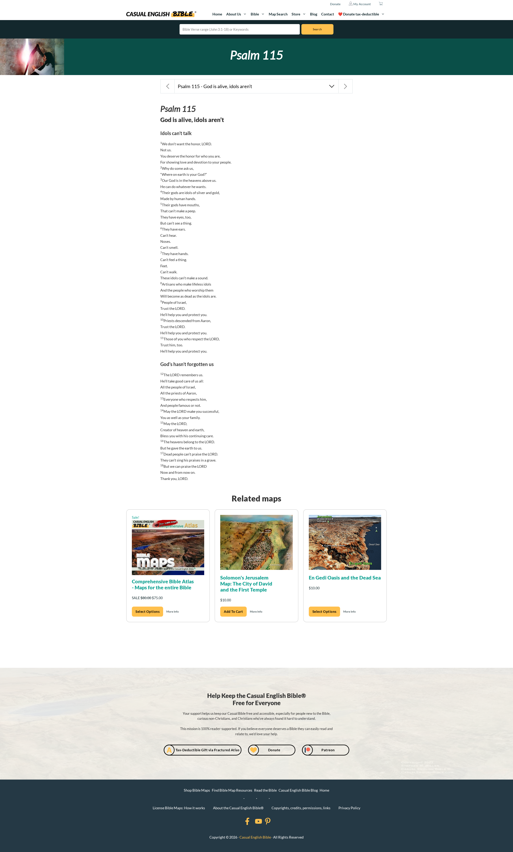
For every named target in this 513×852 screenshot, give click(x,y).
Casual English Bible (255, 837)
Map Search (278, 14)
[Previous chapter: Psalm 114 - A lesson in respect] (167, 86)
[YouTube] (253, 821)
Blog (313, 14)
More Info (172, 611)
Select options (147, 611)
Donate (335, 4)
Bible (255, 14)
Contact (327, 14)
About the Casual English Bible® (238, 808)
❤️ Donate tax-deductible (358, 14)
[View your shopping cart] (381, 4)
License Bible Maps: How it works (179, 808)
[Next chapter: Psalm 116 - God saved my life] (345, 86)
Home (217, 14)
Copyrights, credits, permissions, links (301, 808)
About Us (233, 14)
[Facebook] (242, 821)
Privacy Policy (349, 808)
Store (296, 14)
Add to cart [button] (233, 611)
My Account (362, 4)
